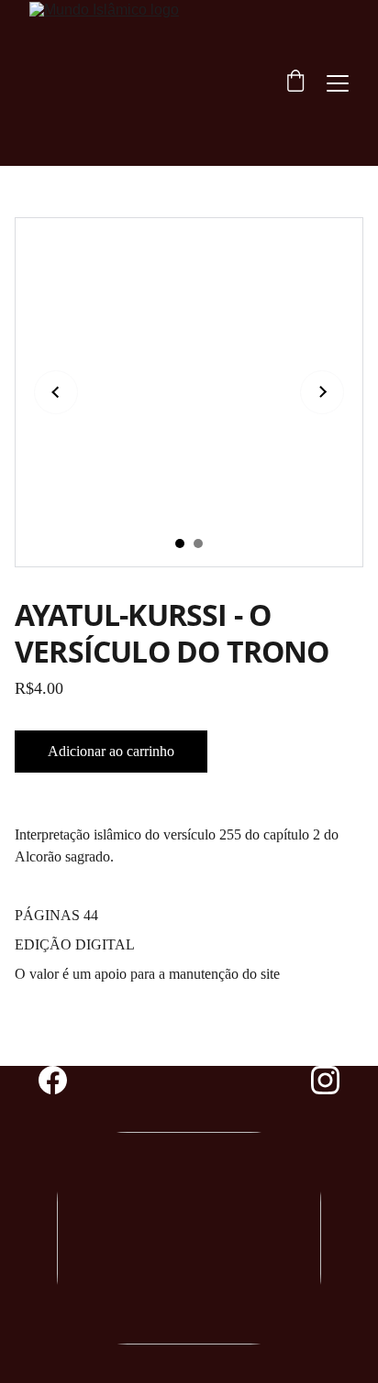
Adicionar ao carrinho (111, 751)
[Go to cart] (295, 83)
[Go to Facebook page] (62, 1080)
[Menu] (338, 83)
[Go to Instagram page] (325, 1080)
